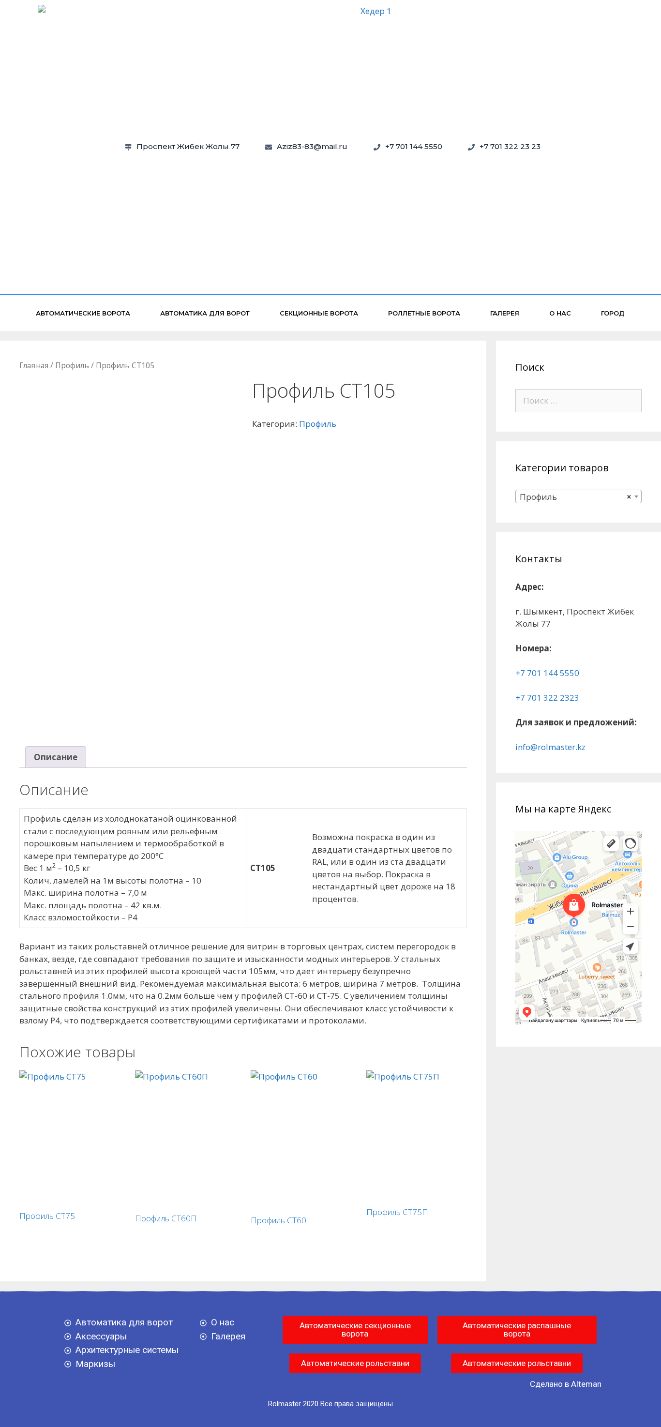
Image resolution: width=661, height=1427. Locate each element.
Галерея (504, 313)
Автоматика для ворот (205, 313)
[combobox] (578, 496)
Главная (33, 365)
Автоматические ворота (83, 313)
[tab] (55, 757)
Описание (55, 757)
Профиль (72, 365)
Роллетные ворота (424, 313)
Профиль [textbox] (576, 496)
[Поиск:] (578, 400)
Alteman (586, 1384)
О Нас (560, 313)
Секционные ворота (319, 313)
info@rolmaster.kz (550, 746)
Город (613, 313)
